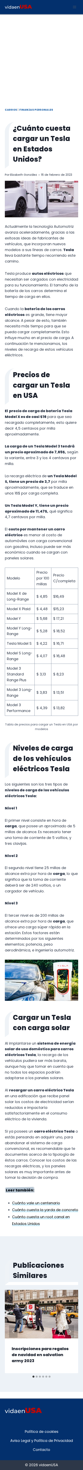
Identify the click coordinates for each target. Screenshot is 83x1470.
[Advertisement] (41, 58)
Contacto (41, 1449)
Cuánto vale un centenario (36, 1202)
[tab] (33, 1377)
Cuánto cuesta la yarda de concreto (45, 1209)
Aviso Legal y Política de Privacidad (41, 1440)
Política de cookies (41, 1431)
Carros (11, 109)
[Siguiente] (69, 1331)
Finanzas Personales (36, 109)
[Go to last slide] (13, 1331)
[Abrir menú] (74, 7)
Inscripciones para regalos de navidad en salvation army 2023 (40, 1355)
